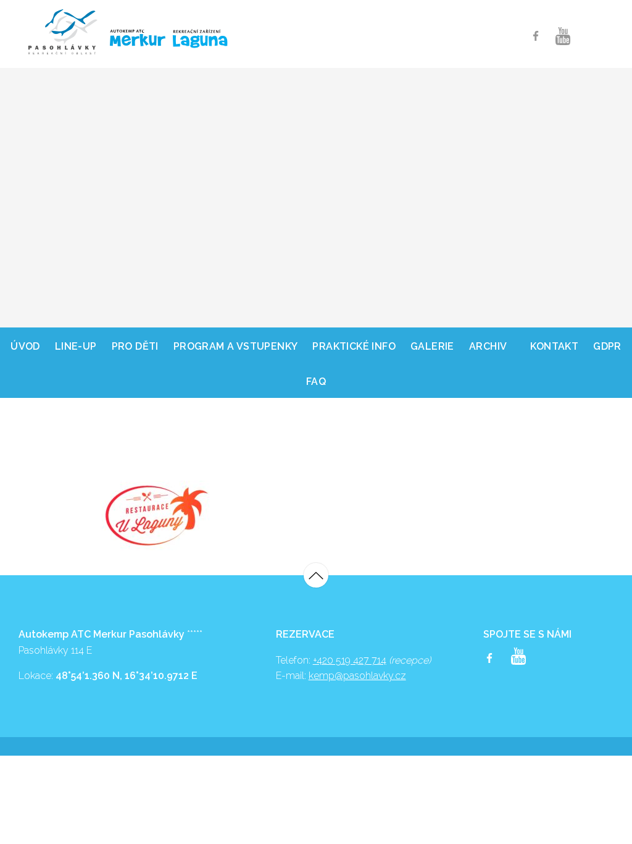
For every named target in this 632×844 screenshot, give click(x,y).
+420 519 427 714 (349, 660)
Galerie (432, 346)
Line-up (76, 346)
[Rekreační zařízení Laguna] (200, 39)
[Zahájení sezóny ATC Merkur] (63, 31)
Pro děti (135, 346)
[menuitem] (25, 345)
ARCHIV (488, 346)
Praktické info (354, 346)
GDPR (607, 346)
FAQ (316, 381)
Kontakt (554, 346)
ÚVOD (25, 346)
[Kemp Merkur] (132, 38)
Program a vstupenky (235, 346)
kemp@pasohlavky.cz (357, 676)
